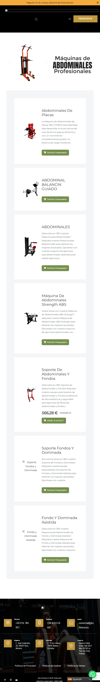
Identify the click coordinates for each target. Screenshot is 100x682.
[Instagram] (10, 680)
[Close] (98, 3)
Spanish (77, 679)
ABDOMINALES (56, 227)
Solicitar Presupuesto (57, 152)
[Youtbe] (16, 680)
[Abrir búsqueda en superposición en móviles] (36, 19)
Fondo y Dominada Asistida (59, 520)
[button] (9, 62)
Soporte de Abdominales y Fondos (56, 374)
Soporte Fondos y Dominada (58, 450)
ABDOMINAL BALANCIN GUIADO (53, 184)
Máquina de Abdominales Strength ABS (54, 300)
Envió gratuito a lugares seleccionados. (50, 2)
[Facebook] (4, 680)
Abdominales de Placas (57, 112)
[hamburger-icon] (69, 19)
